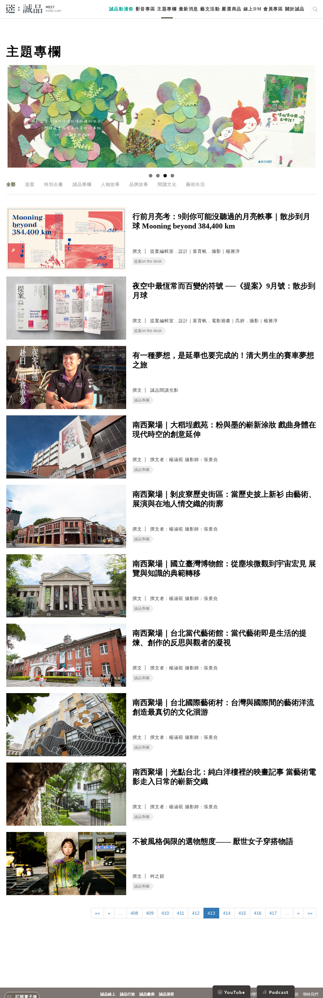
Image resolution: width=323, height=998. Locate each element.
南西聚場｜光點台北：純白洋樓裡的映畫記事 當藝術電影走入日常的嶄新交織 (224, 777)
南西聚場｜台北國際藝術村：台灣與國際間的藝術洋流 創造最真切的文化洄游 (223, 707)
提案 (30, 184)
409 (150, 913)
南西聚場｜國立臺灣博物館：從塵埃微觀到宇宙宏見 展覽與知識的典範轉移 (224, 568)
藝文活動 (210, 9)
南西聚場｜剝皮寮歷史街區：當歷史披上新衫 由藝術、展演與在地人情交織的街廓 (224, 499)
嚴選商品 (231, 9)
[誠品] (33, 8)
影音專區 (145, 9)
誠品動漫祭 (121, 9)
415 (242, 913)
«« (97, 913)
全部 (11, 184)
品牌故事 (138, 184)
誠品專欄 (82, 184)
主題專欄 (167, 9)
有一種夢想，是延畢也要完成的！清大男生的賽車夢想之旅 (223, 360)
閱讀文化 (167, 184)
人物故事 (110, 184)
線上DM (252, 9)
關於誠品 (295, 9)
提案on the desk (148, 261)
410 (165, 913)
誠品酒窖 (166, 994)
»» (310, 913)
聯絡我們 (310, 994)
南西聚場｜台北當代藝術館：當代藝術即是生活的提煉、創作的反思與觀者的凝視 (219, 638)
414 (227, 913)
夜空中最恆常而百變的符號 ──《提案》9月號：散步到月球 (223, 291)
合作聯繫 (252, 994)
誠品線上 (107, 994)
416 (257, 913)
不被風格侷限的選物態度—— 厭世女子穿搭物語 (212, 841)
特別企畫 (53, 184)
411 (180, 913)
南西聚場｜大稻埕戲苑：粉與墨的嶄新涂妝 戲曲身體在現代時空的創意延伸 (224, 429)
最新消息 (188, 9)
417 (273, 913)
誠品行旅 (127, 994)
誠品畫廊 (147, 994)
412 (196, 913)
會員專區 (273, 9)
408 (134, 913)
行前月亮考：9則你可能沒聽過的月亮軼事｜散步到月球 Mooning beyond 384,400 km (221, 221)
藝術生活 (195, 184)
